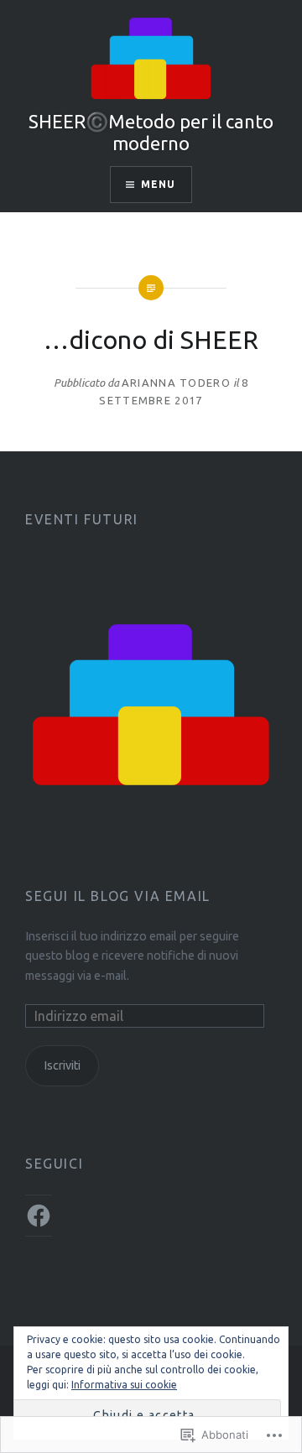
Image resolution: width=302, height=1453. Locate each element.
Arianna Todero (176, 382)
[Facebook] (38, 1215)
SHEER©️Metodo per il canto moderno (151, 132)
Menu (158, 184)
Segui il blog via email (118, 896)
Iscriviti (62, 1065)
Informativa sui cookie (124, 1384)
